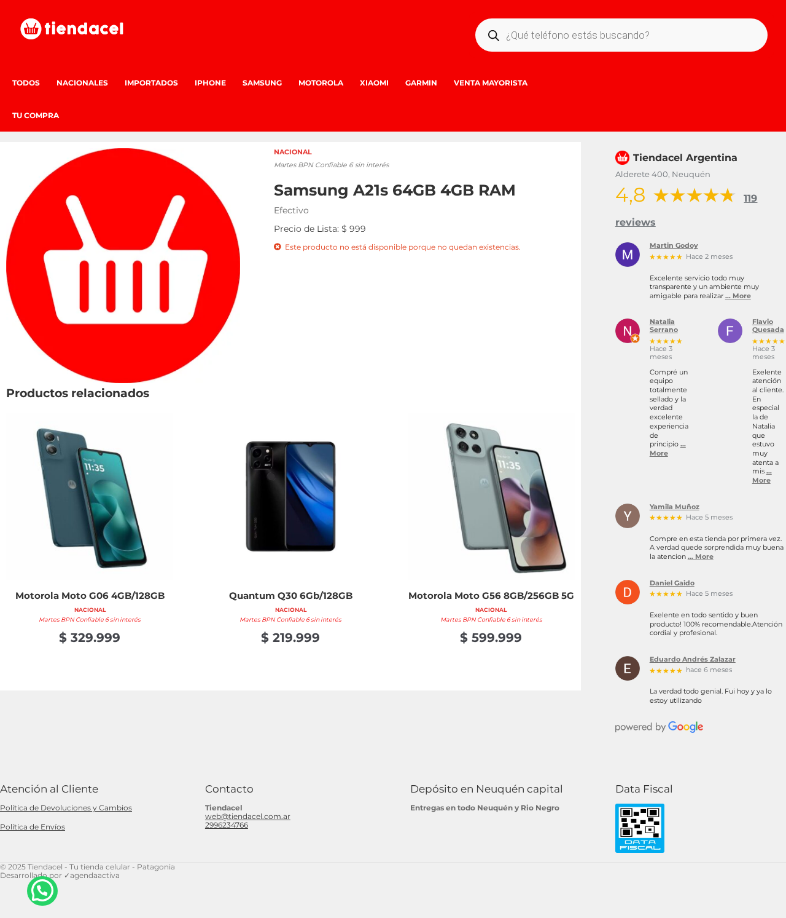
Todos (26, 82)
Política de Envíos (32, 826)
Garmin (421, 82)
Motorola (320, 82)
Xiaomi (374, 82)
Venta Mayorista (490, 82)
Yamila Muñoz (674, 507)
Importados (151, 82)
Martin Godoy (674, 246)
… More (738, 296)
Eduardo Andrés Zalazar (693, 659)
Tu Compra (35, 115)
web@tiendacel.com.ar (247, 816)
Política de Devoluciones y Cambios (66, 807)
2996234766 (226, 824)
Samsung (262, 82)
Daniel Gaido (672, 583)
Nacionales (82, 82)
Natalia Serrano (664, 326)
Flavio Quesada (768, 326)
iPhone (210, 82)
